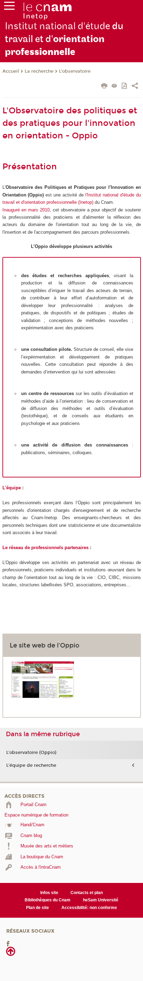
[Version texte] (114, 86)
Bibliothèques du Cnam (47, 900)
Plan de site (37, 907)
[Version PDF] (125, 86)
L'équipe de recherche (31, 765)
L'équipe (11, 487)
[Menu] (9, 7)
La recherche (39, 71)
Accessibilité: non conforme (89, 907)
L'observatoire (75, 71)
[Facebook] (8, 943)
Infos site (49, 892)
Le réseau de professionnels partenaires (45, 547)
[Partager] (135, 86)
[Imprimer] (104, 86)
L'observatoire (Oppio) (31, 752)
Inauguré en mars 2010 (26, 209)
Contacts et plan (86, 892)
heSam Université (100, 900)
